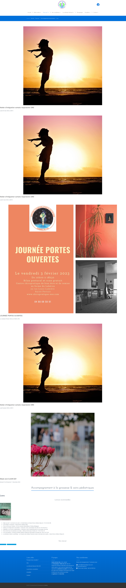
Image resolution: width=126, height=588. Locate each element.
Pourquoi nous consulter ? (33, 560)
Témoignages (80, 12)
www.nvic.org (3, 544)
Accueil (29, 12)
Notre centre (37, 12)
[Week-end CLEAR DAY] (63, 444)
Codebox (46, 585)
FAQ (27, 563)
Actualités (87, 12)
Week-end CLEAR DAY (8, 479)
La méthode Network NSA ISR (34, 566)
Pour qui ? (45, 12)
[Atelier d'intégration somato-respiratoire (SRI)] (63, 65)
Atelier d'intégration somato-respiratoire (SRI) (17, 107)
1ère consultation (55, 12)
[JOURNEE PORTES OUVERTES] (63, 259)
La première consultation (32, 569)
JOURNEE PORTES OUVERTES (11, 316)
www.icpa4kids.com (11, 544)
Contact (95, 12)
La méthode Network (68, 12)
